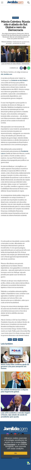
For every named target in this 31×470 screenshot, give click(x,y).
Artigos (15, 17)
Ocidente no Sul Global (19, 80)
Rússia (20, 339)
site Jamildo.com (6, 74)
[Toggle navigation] (2, 2)
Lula (10, 339)
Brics (14, 339)
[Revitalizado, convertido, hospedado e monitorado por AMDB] (28, 463)
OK (15, 453)
